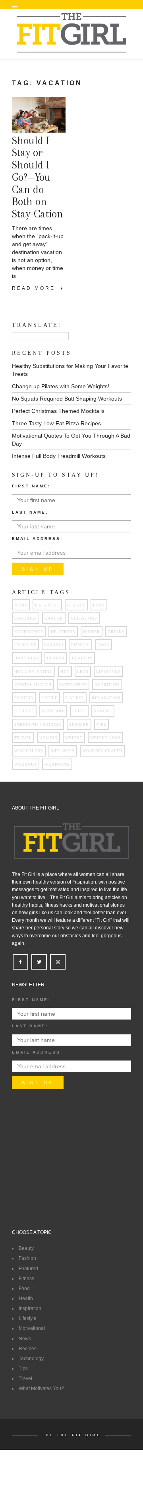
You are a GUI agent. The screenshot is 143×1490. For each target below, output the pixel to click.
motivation (73, 684)
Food (24, 1288)
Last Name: (30, 512)
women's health (102, 751)
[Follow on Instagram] (58, 962)
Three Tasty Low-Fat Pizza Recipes (56, 423)
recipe (49, 698)
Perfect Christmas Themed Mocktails (58, 411)
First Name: (31, 486)
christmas (84, 618)
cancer (53, 618)
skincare (53, 711)
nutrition (107, 684)
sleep (79, 711)
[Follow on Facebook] (20, 962)
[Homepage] (71, 33)
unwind (48, 737)
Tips (23, 1368)
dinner (91, 632)
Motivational (32, 1328)
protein (24, 698)
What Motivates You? (41, 1388)
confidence (28, 632)
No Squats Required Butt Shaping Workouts (67, 398)
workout (25, 764)
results (24, 711)
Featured (28, 1268)
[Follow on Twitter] (39, 962)
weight (74, 737)
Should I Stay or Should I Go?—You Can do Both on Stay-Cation (37, 177)
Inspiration (30, 1308)
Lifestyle (28, 1318)
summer (79, 724)
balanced (47, 605)
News (25, 1338)
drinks (116, 632)
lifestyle (108, 671)
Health (26, 1298)
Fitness (26, 1278)
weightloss (28, 751)
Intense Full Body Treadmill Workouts (59, 456)
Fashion (54, 645)
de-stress (63, 632)
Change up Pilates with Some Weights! (60, 386)
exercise (25, 645)
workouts (57, 764)
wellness (63, 751)
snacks (103, 711)
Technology (31, 1358)
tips (101, 724)
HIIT (65, 671)
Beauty (76, 605)
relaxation (106, 698)
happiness (26, 658)
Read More (36, 288)
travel (23, 737)
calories (25, 618)
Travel (25, 1378)
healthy (82, 658)
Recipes (28, 1348)
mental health (33, 684)
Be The (73, 1435)
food (103, 645)
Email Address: (37, 538)
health (55, 658)
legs (83, 671)
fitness (80, 645)
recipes (74, 698)
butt (99, 605)
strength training (38, 724)
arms (20, 605)
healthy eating (33, 671)
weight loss (105, 737)
